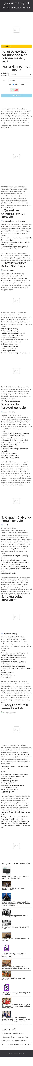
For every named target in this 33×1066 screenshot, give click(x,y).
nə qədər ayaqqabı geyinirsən (13, 1033)
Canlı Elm (19, 194)
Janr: (3, 80)
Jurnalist (10, 8)
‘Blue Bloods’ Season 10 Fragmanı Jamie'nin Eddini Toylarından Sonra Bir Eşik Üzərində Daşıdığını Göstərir (16, 1019)
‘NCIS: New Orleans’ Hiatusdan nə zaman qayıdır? (14, 889)
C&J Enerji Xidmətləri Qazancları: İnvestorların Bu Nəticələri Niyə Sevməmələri (14, 955)
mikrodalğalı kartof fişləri (15, 549)
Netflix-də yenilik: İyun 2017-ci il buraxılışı (13, 979)
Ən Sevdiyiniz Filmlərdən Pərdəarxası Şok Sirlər (15, 939)
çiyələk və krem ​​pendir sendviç (18, 229)
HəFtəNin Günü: (4, 74)
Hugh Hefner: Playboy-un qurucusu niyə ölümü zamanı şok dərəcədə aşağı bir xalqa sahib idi (16, 1006)
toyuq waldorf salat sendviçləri (15, 319)
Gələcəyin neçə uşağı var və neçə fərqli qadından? (16, 994)
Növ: (11, 85)
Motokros (17, 8)
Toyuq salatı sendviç (15, 641)
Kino (16, 85)
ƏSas (3, 8)
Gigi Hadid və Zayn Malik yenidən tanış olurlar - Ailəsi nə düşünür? (16, 916)
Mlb (24, 8)
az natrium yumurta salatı (22, 754)
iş (31, 116)
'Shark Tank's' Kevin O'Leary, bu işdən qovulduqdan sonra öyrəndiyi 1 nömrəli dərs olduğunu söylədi (16, 903)
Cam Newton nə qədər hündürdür (14, 1041)
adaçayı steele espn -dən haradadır (15, 1037)
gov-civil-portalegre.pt (16, 3)
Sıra (22, 85)
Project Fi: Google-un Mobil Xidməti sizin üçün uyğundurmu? (15, 877)
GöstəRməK (17, 95)
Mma (28, 8)
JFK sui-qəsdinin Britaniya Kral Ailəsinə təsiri (16, 928)
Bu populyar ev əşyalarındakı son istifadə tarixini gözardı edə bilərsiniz (15, 967)
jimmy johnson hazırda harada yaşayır (16, 1044)
